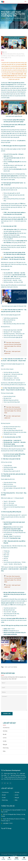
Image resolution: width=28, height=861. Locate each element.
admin (5, 52)
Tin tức (9, 57)
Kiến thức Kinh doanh (8, 54)
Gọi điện (3, 859)
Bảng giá (5, 744)
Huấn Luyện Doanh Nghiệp (11, 667)
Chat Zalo (16, 859)
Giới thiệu (5, 731)
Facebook (24, 859)
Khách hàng (5, 748)
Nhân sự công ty (7, 55)
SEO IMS (15, 856)
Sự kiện (4, 741)
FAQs (4, 751)
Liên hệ (4, 737)
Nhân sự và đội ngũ (16, 55)
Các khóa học (6, 727)
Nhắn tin (9, 859)
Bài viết (4, 734)
